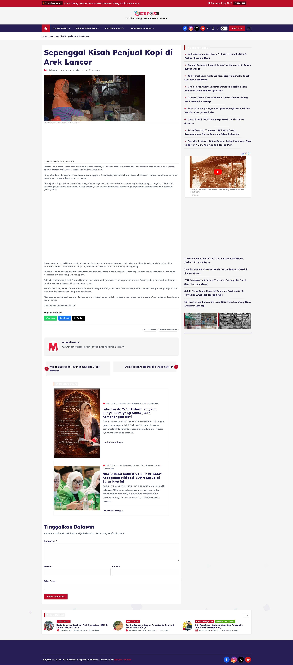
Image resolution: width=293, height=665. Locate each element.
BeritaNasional (126, 465)
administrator (53, 70)
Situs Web (49, 581)
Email (116, 566)
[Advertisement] (111, 143)
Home (44, 36)
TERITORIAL (64, 622)
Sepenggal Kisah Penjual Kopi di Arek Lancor (70, 36)
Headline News (113, 28)
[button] (244, 615)
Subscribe (237, 28)
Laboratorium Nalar (141, 28)
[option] (77, 626)
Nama (48, 566)
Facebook (64, 318)
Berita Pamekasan (169, 330)
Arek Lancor (151, 330)
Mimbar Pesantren (86, 28)
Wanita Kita (66, 70)
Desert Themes (122, 659)
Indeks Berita (60, 28)
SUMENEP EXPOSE (204, 622)
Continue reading (112, 442)
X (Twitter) (78, 318)
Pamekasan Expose (155, 622)
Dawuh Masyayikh (135, 622)
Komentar (50, 541)
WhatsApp (50, 318)
